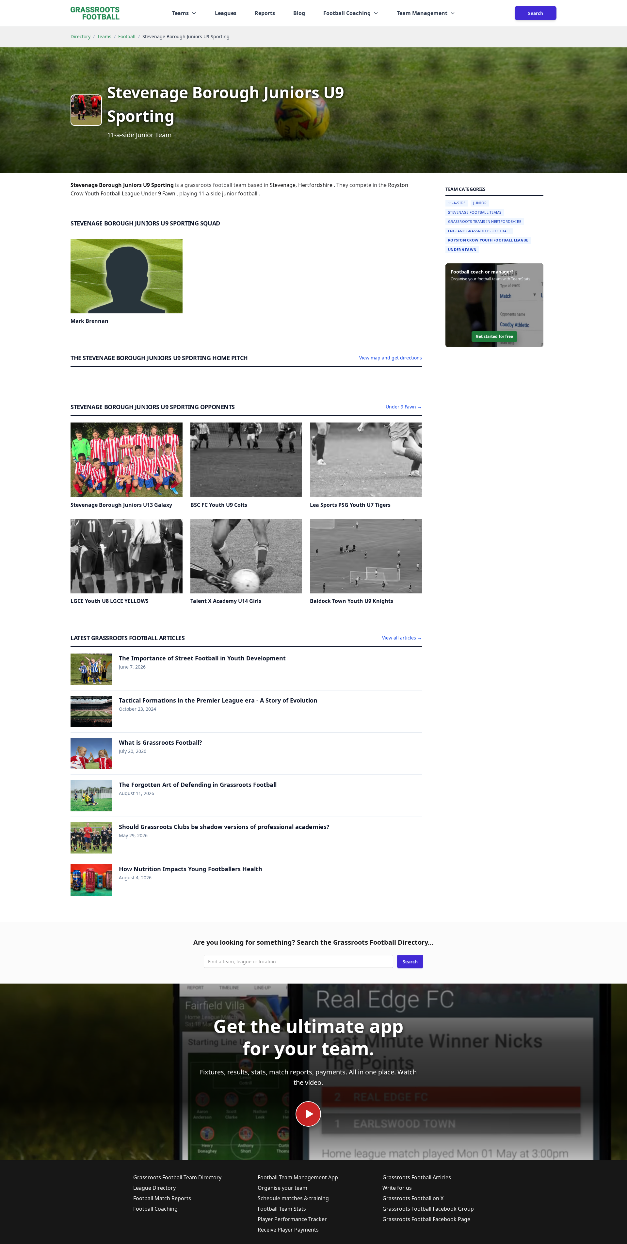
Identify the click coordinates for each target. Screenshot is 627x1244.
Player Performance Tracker (292, 1219)
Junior (480, 202)
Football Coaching (155, 1208)
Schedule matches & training (293, 1198)
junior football (240, 193)
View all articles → (402, 638)
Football (127, 36)
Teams (104, 36)
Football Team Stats (282, 1208)
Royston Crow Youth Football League (488, 240)
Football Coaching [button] (347, 13)
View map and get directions (390, 358)
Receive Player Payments (288, 1229)
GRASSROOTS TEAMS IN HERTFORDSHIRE (484, 221)
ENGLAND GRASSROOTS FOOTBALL (479, 230)
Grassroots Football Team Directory (177, 1177)
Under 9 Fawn (462, 249)
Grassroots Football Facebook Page (426, 1219)
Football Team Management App (298, 1177)
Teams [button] (180, 13)
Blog (299, 13)
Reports (265, 13)
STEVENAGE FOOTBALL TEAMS (475, 212)
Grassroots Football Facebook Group (428, 1208)
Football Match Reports (162, 1198)
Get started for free (494, 336)
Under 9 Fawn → (404, 407)
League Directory (154, 1187)
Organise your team (282, 1187)
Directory (80, 36)
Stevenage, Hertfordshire (302, 185)
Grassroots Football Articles (416, 1177)
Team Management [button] (422, 13)
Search (535, 13)
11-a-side (210, 193)
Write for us (397, 1187)
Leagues (225, 13)
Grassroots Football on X (412, 1198)
